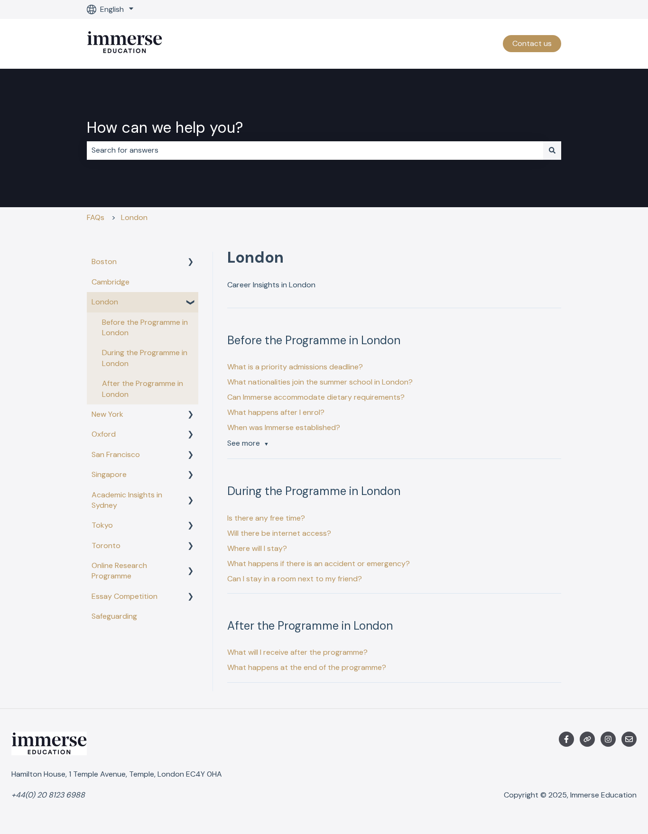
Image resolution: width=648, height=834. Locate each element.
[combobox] (315, 150)
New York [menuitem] (107, 414)
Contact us (532, 43)
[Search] (552, 150)
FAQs (95, 217)
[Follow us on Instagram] (608, 739)
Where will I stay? (257, 548)
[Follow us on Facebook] (566, 739)
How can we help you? (165, 127)
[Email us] (629, 739)
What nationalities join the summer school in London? (320, 382)
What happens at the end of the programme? (306, 667)
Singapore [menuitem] (109, 474)
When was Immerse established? (283, 427)
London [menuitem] (105, 302)
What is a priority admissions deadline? (295, 367)
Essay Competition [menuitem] (124, 596)
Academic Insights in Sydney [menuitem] (127, 500)
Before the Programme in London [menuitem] (145, 327)
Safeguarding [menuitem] (114, 616)
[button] (190, 262)
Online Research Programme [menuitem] (119, 570)
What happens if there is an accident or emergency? (318, 563)
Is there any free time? (266, 518)
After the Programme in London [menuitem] (142, 388)
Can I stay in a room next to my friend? (294, 579)
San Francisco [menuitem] (116, 454)
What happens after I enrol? (275, 412)
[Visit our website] (587, 739)
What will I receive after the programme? (297, 652)
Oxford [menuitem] (104, 434)
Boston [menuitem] (104, 261)
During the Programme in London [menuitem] (144, 358)
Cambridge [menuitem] (111, 282)
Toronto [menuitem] (106, 545)
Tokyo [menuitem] (102, 525)
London (134, 217)
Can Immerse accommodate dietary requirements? (316, 397)
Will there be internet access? (279, 533)
